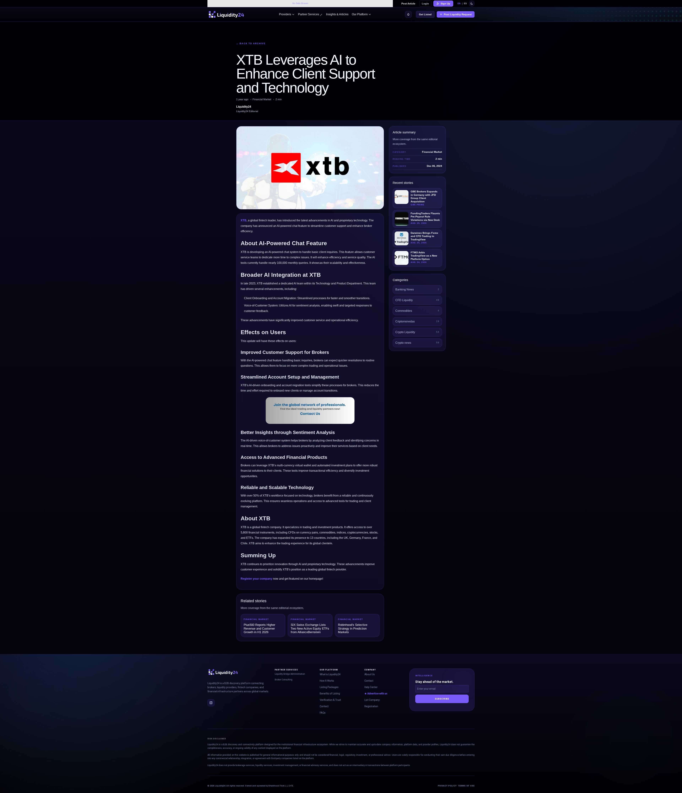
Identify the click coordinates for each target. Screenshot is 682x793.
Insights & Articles (337, 14)
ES (465, 3)
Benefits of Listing (330, 693)
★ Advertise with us (375, 693)
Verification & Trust (330, 699)
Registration (371, 706)
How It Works (327, 680)
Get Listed (425, 14)
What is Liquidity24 (330, 674)
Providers (285, 14)
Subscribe (442, 699)
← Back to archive (251, 43)
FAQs (323, 712)
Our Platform (360, 14)
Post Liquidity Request (458, 14)
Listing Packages (329, 687)
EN (459, 3)
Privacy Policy (447, 786)
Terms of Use (466, 786)
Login (425, 3)
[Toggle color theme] (472, 3)
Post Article (408, 3)
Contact (324, 706)
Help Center (371, 687)
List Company (372, 699)
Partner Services (308, 14)
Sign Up (445, 3)
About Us (369, 674)
